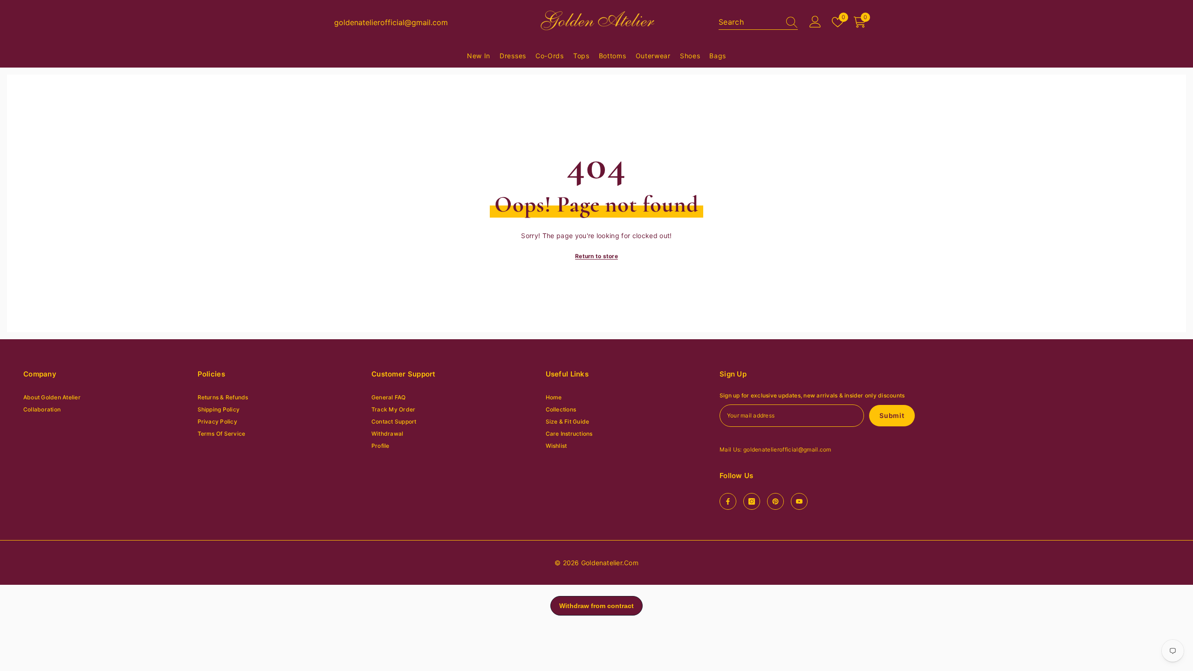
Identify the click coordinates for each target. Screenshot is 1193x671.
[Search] (758, 22)
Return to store (596, 256)
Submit (891, 415)
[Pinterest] (775, 501)
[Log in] (815, 22)
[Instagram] (751, 501)
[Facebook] (728, 501)
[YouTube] (799, 501)
